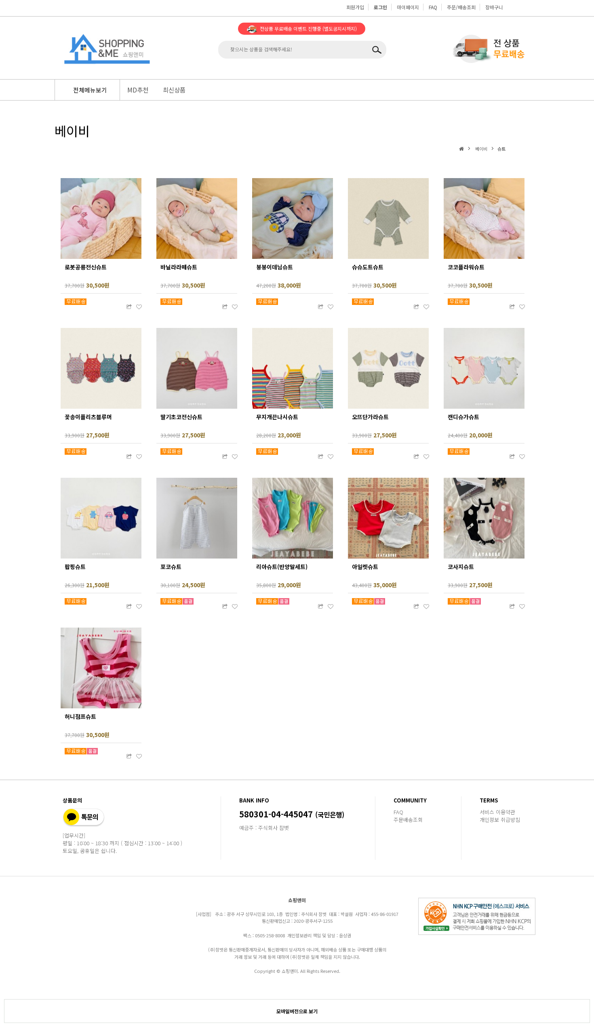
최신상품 (174, 89)
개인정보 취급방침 (500, 819)
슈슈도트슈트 (367, 267)
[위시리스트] (139, 307)
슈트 (501, 148)
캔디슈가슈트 (463, 417)
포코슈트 (170, 567)
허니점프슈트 (80, 716)
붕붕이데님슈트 (274, 267)
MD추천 (137, 89)
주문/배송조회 (461, 7)
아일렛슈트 (365, 567)
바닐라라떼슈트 (178, 267)
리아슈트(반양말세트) (282, 567)
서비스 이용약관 (497, 812)
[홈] (462, 148)
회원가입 (355, 7)
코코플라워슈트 (466, 267)
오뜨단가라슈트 (370, 417)
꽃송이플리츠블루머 (88, 417)
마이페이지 (408, 7)
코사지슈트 (461, 567)
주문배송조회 (408, 819)
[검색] (378, 50)
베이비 (481, 148)
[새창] (128, 307)
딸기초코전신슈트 (181, 417)
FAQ (433, 7)
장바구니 (494, 7)
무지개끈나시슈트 (277, 417)
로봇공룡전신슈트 (86, 267)
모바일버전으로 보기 (297, 1011)
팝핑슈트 (75, 567)
